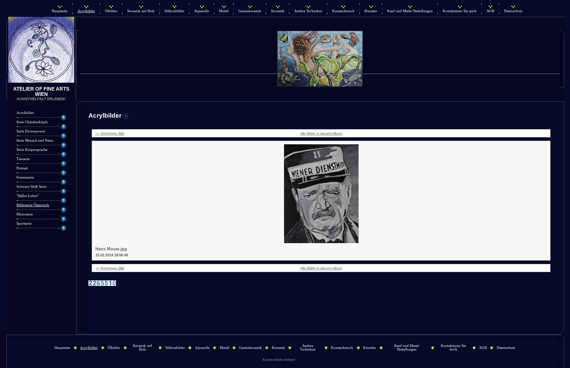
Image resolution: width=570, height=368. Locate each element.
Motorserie (24, 214)
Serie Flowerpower (30, 131)
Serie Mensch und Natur (34, 140)
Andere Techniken (308, 11)
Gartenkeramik (249, 11)
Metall (224, 11)
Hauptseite (60, 11)
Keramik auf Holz (141, 11)
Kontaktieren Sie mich (460, 11)
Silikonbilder (174, 11)
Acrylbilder (86, 11)
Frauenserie (25, 177)
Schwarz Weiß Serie (31, 186)
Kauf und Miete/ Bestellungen (410, 11)
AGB (490, 11)
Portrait (22, 168)
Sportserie (24, 223)
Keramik (277, 11)
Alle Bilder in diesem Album (321, 133)
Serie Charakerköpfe (32, 122)
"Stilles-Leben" (27, 196)
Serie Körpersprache (32, 150)
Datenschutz (513, 11)
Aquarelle (201, 11)
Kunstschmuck (343, 11)
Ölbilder (111, 11)
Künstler (370, 11)
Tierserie (23, 159)
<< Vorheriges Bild (109, 133)
